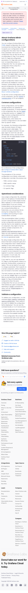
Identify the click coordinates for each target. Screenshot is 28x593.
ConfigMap (5, 214)
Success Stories (19, 501)
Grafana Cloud (15, 563)
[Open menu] (25, 4)
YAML (3, 45)
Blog (2, 493)
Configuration (11, 29)
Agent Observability (6, 414)
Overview (3, 402)
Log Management (20, 427)
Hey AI (17, 513)
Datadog (3, 481)
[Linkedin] (11, 585)
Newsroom (18, 498)
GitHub (17, 468)
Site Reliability (19, 425)
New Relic (4, 483)
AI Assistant (4, 412)
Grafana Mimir (13, 28)
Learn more (22, 1)
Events (3, 498)
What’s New (4, 454)
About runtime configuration (10, 92)
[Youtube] (20, 585)
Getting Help (18, 506)
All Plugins (4, 468)
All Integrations (5, 466)
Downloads (18, 471)
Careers (17, 493)
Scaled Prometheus (20, 418)
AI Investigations (6, 452)
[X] (7, 585)
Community (4, 496)
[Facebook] (2, 585)
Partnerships (18, 496)
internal (5, 237)
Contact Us (18, 503)
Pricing (3, 405)
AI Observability (19, 402)
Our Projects (18, 466)
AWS (2, 471)
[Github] (16, 585)
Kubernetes (4, 478)
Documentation (5, 28)
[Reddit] (25, 585)
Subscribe (21, 389)
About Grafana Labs (20, 491)
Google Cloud (5, 473)
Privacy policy (20, 392)
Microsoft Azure (5, 476)
